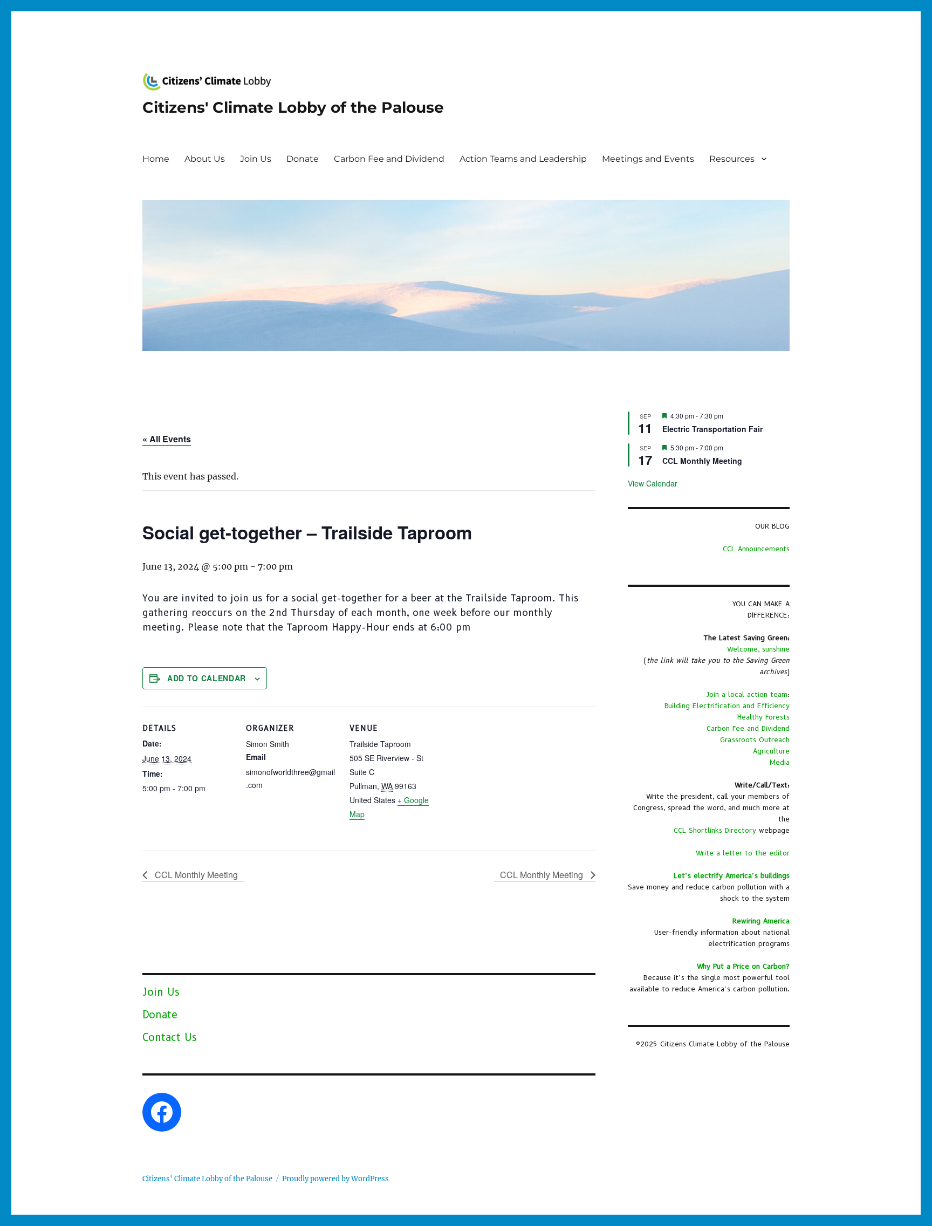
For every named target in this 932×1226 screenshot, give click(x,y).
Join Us (255, 159)
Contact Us (169, 1037)
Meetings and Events (648, 159)
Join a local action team (747, 694)
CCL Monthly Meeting (195, 874)
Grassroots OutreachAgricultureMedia (755, 750)
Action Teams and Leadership (523, 159)
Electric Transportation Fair (712, 428)
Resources (732, 159)
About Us (204, 159)
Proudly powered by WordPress (335, 1178)
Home (155, 159)
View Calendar (652, 483)
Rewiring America (761, 920)
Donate (302, 159)
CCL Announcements (756, 548)
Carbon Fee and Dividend (389, 159)
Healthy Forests (763, 717)
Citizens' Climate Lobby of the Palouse (293, 107)
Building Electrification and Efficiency (727, 705)
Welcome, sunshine (758, 649)
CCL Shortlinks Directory (715, 830)
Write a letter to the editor (743, 852)
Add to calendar (206, 678)
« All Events (166, 439)
